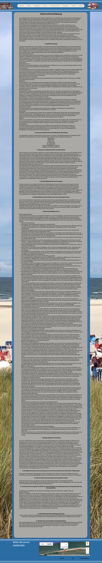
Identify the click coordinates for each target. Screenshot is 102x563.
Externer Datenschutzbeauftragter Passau (44, 525)
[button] (29, 5)
